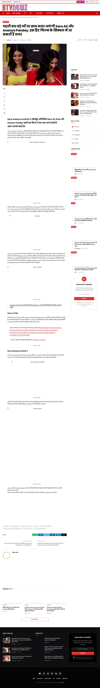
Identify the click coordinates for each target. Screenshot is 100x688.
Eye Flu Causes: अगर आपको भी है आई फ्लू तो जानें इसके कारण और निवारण (88, 94)
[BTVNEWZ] (14, 7)
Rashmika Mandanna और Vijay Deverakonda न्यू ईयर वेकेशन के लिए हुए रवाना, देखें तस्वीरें (56, 609)
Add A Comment (34, 619)
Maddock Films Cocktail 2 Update (25, 526)
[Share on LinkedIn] (91, 40)
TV (25, 13)
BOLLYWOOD (16, 13)
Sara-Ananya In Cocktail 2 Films (40, 528)
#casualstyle (14, 333)
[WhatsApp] (4, 93)
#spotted (25, 330)
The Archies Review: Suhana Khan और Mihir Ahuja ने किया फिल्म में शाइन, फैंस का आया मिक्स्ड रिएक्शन (88, 112)
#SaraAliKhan (44, 328)
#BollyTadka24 (50, 333)
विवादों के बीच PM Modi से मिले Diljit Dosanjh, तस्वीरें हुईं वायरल (11, 608)
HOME (8, 13)
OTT (31, 13)
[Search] (97, 13)
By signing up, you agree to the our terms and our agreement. (85, 304)
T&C (54, 678)
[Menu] (3, 13)
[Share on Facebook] (86, 40)
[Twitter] (4, 100)
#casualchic (23, 333)
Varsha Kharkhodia (77, 248)
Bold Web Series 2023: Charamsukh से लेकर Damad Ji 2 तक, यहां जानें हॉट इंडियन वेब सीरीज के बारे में (88, 76)
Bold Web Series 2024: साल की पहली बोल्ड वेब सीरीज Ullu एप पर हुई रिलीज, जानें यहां (88, 85)
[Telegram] (4, 108)
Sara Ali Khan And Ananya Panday (45, 526)
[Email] (4, 112)
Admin (75, 174)
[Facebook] (4, 97)
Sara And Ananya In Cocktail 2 (28, 528)
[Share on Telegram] (93, 40)
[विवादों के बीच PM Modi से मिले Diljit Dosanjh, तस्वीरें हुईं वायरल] (13, 597)
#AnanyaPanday (55, 328)
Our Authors (39, 678)
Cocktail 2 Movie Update (15, 526)
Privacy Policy (88, 304)
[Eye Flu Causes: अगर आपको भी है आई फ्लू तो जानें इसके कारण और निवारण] (75, 95)
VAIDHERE (61, 682)
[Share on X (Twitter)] (88, 40)
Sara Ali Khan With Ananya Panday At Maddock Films (12, 528)
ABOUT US (60, 13)
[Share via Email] (96, 40)
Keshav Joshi (9, 40)
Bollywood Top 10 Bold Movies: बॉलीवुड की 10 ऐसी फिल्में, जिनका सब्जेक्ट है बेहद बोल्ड (88, 102)
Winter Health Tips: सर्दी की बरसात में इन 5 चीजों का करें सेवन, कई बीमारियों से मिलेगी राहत (86, 219)
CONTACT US (17, 2)
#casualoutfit (44, 330)
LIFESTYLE (49, 13)
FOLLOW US (79, 2)
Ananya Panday (6, 526)
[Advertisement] (36, 101)
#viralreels (40, 333)
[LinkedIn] (4, 104)
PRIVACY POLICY (6, 2)
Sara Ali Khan (35, 526)
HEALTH (73, 203)
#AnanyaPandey (15, 330)
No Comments (23, 40)
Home (3, 17)
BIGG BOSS (73, 226)
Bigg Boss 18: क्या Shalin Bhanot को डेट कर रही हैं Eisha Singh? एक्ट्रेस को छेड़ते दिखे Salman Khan (86, 244)
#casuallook (53, 330)
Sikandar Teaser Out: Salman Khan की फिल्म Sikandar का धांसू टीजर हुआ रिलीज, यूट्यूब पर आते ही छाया (34, 609)
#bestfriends (34, 330)
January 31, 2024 (39, 340)
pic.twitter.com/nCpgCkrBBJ (20, 335)
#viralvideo (32, 333)
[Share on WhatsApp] (83, 40)
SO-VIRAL (39, 13)
